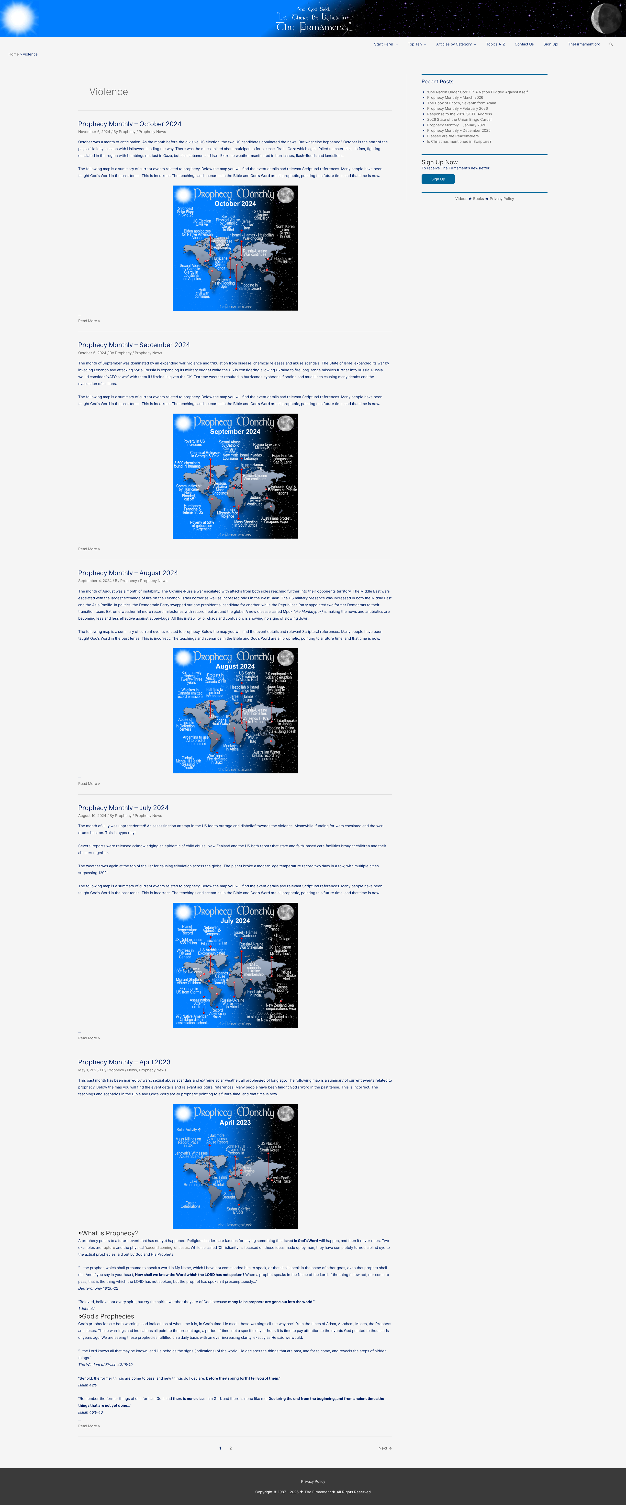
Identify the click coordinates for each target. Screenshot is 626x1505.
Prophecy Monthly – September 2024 (134, 345)
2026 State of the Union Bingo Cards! (459, 119)
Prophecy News (152, 131)
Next (385, 1448)
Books (478, 198)
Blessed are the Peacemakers (453, 136)
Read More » (89, 321)
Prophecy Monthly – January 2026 (456, 125)
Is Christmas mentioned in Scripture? (459, 141)
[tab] (235, 1270)
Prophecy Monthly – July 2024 (123, 808)
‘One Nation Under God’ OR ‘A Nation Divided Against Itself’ (477, 92)
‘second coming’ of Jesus (167, 1247)
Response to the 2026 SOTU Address (459, 114)
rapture (108, 1247)
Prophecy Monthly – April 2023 (124, 1062)
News (132, 1070)
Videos (461, 198)
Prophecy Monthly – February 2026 (457, 108)
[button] (611, 44)
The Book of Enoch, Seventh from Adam (461, 103)
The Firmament (317, 1492)
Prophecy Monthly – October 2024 (130, 124)
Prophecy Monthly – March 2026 (455, 97)
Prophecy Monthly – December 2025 (459, 130)
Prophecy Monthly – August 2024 (128, 573)
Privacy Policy (502, 198)
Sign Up (438, 179)
